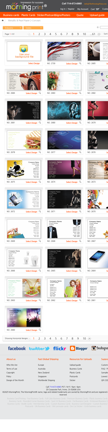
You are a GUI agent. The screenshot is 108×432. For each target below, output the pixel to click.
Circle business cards (92, 406)
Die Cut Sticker (76, 406)
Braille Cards (26, 404)
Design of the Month (15, 380)
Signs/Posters (62, 15)
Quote (80, 15)
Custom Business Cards (60, 404)
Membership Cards (41, 404)
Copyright (10, 372)
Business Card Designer (81, 404)
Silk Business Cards (42, 406)
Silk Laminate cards (60, 406)
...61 (92, 34)
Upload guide (97, 15)
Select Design (34, 63)
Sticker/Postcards (46, 15)
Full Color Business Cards (55, 398)
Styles (28, 28)
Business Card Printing (16, 398)
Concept (36, 20)
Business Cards (76, 369)
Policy (8, 376)
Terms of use (11, 369)
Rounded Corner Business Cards (36, 401)
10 (84, 34)
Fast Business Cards (35, 398)
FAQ (103, 369)
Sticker (72, 380)
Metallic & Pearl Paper (19, 20)
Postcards (74, 376)
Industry (9, 28)
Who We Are (11, 365)
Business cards (11, 15)
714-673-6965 (55, 387)
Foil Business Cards (80, 401)
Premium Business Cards (77, 398)
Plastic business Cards (98, 398)
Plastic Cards (28, 15)
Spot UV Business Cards (61, 401)
